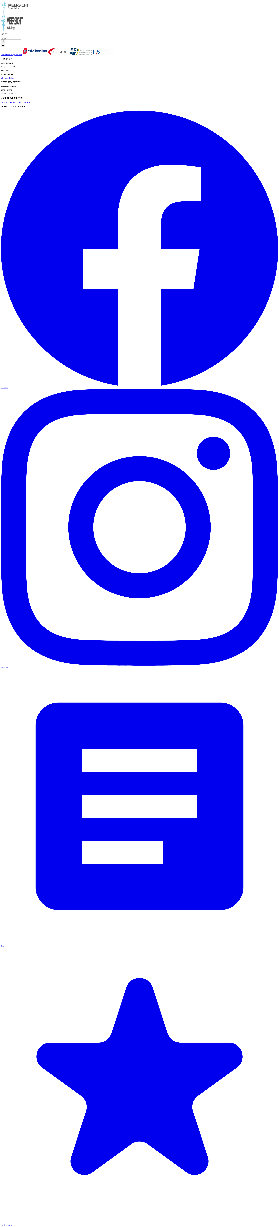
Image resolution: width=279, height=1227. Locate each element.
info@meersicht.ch (7, 78)
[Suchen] (3, 41)
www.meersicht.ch (23, 102)
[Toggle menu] (3, 45)
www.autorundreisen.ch (9, 102)
